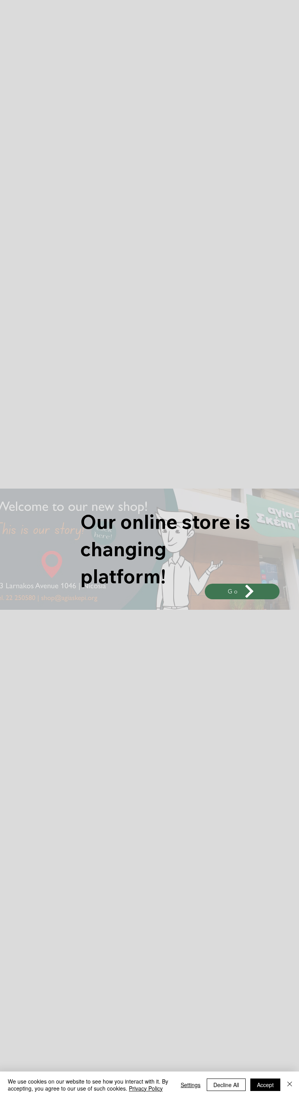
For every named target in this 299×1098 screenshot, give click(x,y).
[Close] (289, 1085)
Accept (265, 1085)
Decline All (226, 1085)
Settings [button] (191, 1085)
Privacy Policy (146, 1088)
